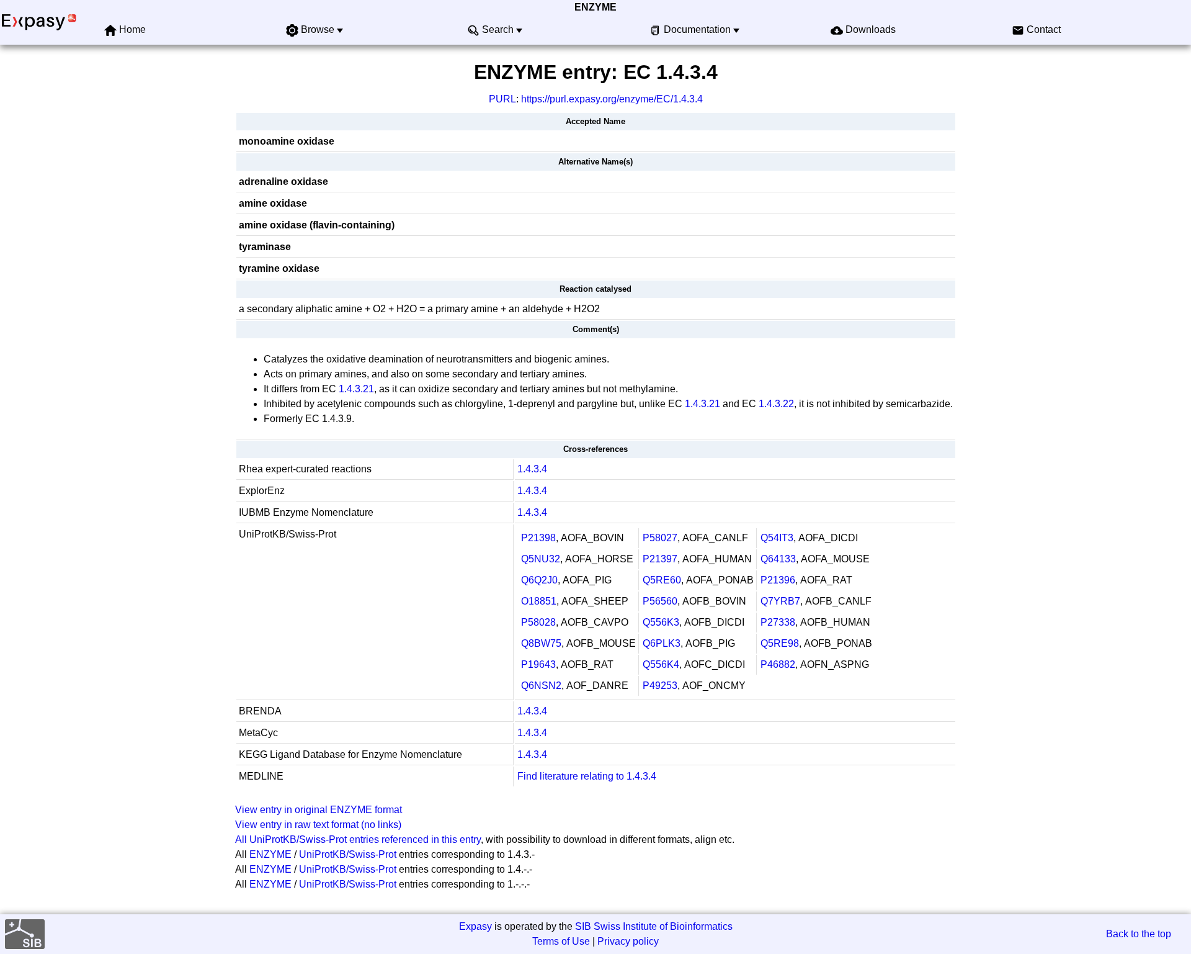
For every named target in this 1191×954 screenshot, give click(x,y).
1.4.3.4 (532, 469)
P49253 (660, 685)
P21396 (778, 580)
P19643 (538, 664)
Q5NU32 (540, 559)
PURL (502, 99)
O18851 (538, 601)
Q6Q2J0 (539, 580)
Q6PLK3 (661, 643)
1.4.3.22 (776, 403)
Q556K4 (661, 664)
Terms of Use (561, 941)
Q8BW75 (541, 643)
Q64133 (778, 559)
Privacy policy (628, 941)
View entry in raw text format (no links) (318, 824)
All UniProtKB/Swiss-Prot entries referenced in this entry (358, 839)
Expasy (475, 926)
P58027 (660, 538)
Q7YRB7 (780, 601)
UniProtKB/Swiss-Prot (347, 854)
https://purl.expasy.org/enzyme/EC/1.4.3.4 (612, 99)
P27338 (778, 622)
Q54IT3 (777, 538)
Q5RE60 (662, 580)
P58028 (538, 622)
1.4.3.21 (356, 389)
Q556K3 (661, 622)
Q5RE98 (780, 643)
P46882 (778, 664)
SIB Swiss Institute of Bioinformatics (654, 926)
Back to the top (1138, 934)
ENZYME (595, 7)
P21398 (538, 538)
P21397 (660, 559)
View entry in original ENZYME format (318, 809)
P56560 (660, 601)
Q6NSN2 (541, 685)
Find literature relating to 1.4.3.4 (586, 776)
